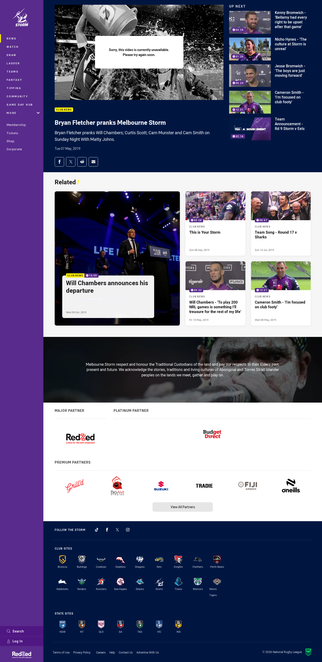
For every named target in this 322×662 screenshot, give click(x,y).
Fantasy (14, 80)
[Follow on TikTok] (97, 529)
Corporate (14, 149)
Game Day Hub (20, 104)
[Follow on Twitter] (117, 529)
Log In (17, 641)
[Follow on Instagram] (128, 529)
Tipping (14, 88)
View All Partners (183, 507)
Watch (13, 46)
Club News (64, 109)
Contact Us (126, 652)
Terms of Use (61, 652)
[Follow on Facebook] (107, 529)
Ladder (13, 63)
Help (112, 652)
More (12, 113)
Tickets (12, 133)
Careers (101, 652)
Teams (13, 71)
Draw (12, 55)
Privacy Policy (82, 652)
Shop (10, 141)
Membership (16, 125)
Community (17, 96)
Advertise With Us (147, 652)
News (12, 38)
